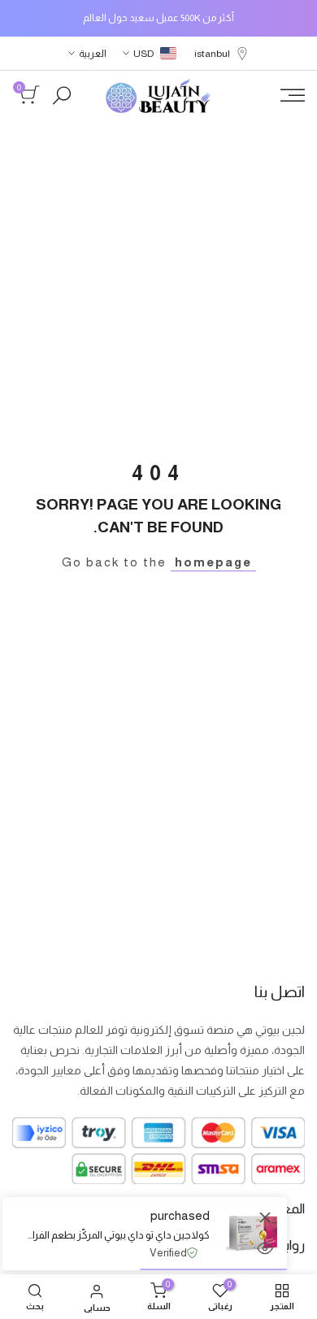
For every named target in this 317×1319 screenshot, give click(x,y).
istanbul (212, 53)
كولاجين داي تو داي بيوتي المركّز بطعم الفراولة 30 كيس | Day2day (118, 1235)
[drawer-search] (62, 95)
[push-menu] (292, 95)
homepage (213, 562)
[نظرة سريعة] (265, 1248)
